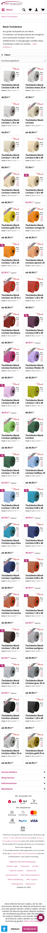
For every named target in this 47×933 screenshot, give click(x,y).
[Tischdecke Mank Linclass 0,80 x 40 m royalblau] (35, 530)
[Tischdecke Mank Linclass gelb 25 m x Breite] (11, 215)
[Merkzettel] (30, 9)
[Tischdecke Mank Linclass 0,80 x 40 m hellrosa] (11, 390)
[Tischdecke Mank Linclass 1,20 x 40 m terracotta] (35, 600)
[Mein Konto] (36, 9)
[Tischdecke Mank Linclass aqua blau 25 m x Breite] (11, 530)
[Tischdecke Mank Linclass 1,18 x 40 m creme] (35, 180)
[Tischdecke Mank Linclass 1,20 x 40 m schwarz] (35, 706)
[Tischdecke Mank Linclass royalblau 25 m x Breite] (11, 565)
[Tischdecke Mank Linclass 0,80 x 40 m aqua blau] (35, 495)
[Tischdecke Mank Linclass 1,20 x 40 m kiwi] (35, 390)
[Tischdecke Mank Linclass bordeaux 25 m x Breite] (11, 320)
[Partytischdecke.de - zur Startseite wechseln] (12, 3)
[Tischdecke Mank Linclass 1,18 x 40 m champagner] (11, 145)
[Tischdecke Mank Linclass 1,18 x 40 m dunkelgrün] (11, 460)
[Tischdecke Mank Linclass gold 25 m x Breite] (35, 741)
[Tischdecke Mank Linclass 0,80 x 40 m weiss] (11, 75)
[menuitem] (7, 9)
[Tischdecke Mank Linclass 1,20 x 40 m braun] (11, 636)
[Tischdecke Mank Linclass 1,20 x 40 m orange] (11, 250)
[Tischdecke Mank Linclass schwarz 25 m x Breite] (11, 706)
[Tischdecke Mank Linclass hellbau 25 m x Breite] (35, 460)
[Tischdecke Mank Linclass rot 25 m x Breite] (11, 285)
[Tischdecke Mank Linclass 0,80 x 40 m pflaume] (35, 320)
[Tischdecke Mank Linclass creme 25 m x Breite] (11, 180)
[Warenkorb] (42, 9)
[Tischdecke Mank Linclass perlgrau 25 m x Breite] (35, 636)
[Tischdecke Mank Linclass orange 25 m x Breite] (35, 215)
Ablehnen (15, 929)
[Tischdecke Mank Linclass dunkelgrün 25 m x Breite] (35, 425)
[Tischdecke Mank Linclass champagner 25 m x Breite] (35, 110)
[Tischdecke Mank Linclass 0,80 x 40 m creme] (35, 145)
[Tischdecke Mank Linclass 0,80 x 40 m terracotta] (35, 565)
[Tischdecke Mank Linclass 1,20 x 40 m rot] (35, 285)
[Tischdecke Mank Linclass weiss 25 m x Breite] (35, 75)
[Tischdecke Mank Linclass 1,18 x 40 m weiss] (11, 110)
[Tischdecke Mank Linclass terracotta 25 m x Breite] (11, 600)
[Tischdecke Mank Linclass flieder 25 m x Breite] (35, 355)
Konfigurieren (30, 929)
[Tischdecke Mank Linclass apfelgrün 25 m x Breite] (11, 425)
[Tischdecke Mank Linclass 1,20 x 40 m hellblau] (11, 495)
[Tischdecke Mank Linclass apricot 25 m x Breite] (35, 250)
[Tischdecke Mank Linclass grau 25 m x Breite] (35, 671)
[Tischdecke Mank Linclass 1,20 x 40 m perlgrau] (11, 671)
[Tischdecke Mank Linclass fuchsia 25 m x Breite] (11, 355)
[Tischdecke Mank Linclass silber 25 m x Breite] (11, 741)
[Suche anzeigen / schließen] (23, 9)
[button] (4, 929)
